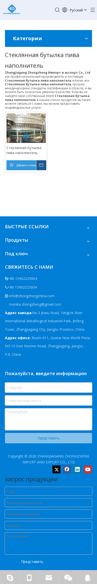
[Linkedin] (77, 469)
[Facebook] (67, 469)
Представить (49, 438)
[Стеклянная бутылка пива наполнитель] (26, 127)
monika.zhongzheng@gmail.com (34, 304)
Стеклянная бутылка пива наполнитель (24, 150)
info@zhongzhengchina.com (31, 295)
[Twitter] (56, 469)
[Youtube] (88, 469)
